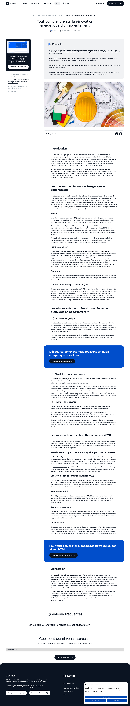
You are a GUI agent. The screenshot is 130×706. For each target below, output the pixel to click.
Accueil (24, 3)
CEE (55, 480)
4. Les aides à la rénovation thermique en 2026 (17, 87)
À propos (66, 3)
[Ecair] (11, 3)
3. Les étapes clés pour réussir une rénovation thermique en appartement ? (18, 81)
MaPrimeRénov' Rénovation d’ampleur (92, 412)
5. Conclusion (12, 91)
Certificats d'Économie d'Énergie (84, 414)
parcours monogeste (60, 467)
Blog (57, 3)
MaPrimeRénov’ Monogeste (60, 414)
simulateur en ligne (72, 238)
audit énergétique (77, 337)
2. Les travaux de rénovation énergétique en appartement (18, 75)
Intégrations (47, 3)
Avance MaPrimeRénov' (72, 688)
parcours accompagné (58, 459)
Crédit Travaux (69, 691)
